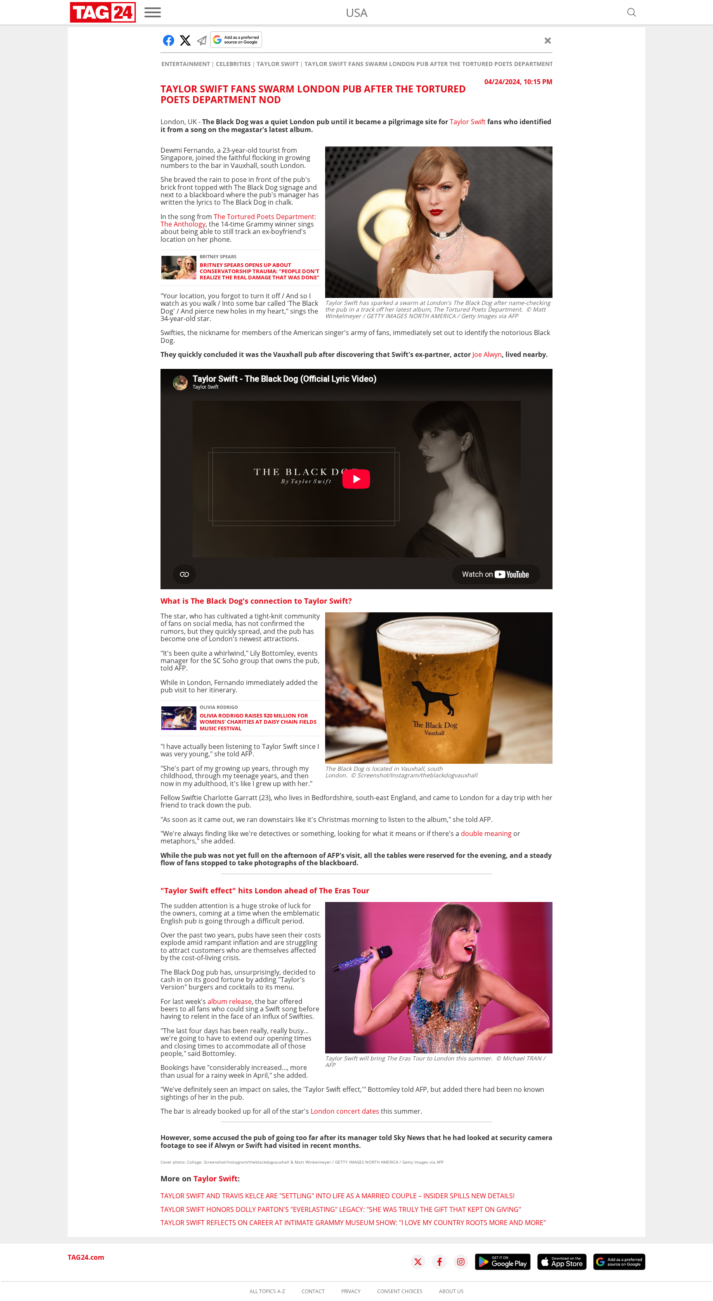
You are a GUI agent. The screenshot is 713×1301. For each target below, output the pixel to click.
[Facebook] (439, 1261)
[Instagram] (460, 1261)
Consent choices (400, 1291)
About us (451, 1291)
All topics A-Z (267, 1291)
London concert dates (345, 1111)
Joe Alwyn (487, 354)
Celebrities (233, 64)
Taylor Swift (278, 64)
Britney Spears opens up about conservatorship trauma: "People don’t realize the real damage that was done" (259, 271)
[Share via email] (202, 40)
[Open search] (631, 12)
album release (230, 1001)
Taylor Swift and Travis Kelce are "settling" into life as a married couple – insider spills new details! (338, 1195)
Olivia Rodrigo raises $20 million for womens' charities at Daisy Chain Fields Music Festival (258, 722)
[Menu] (152, 12)
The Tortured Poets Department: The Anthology (238, 220)
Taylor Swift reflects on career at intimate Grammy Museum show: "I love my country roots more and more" (353, 1222)
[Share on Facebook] (169, 40)
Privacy (351, 1291)
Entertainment (185, 64)
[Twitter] (418, 1261)
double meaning (486, 833)
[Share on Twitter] (185, 40)
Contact (313, 1291)
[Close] (547, 40)
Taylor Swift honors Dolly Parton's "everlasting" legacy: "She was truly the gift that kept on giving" (341, 1209)
